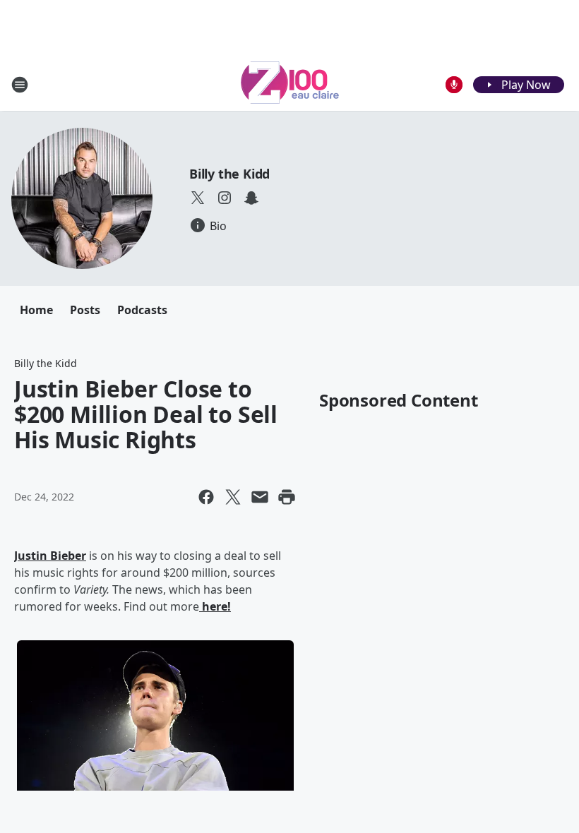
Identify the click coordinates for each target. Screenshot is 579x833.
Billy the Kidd (229, 173)
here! (215, 606)
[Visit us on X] (197, 197)
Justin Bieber (50, 555)
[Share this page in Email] (260, 497)
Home (36, 310)
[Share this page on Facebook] (206, 497)
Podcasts (142, 310)
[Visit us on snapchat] (251, 197)
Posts (85, 310)
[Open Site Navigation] (19, 84)
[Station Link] (290, 84)
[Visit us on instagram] (224, 197)
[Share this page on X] (233, 497)
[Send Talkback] (454, 84)
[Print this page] (287, 497)
